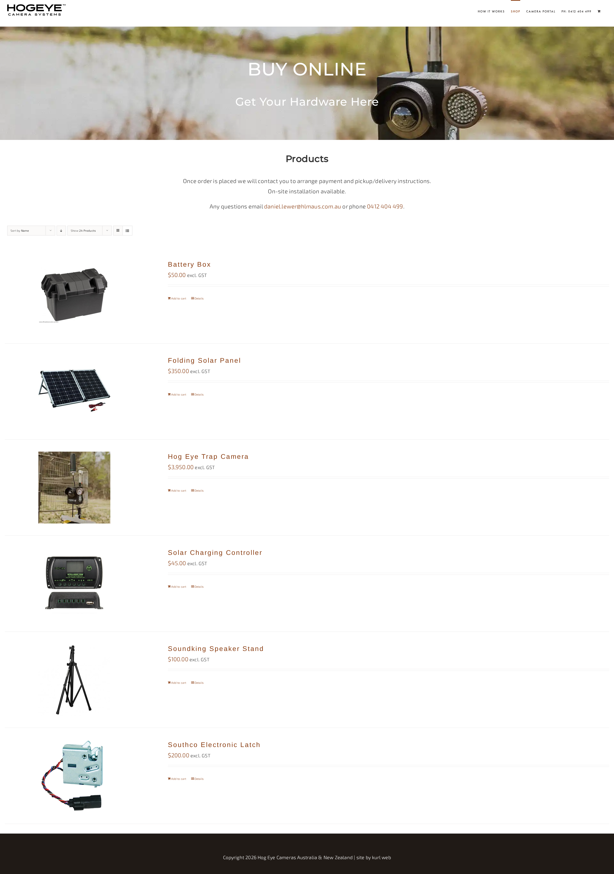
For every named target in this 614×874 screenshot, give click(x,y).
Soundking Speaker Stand (216, 648)
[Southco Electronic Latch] (74, 776)
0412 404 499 (385, 206)
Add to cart (178, 298)
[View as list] (127, 230)
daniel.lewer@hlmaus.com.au (302, 206)
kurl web (381, 857)
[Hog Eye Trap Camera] (74, 487)
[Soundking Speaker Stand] (74, 680)
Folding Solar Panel (204, 360)
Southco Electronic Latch (214, 744)
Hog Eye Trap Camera (208, 456)
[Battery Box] (74, 295)
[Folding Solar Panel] (74, 391)
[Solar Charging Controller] (74, 584)
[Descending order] (61, 231)
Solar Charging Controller (215, 552)
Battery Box (189, 264)
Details (199, 298)
